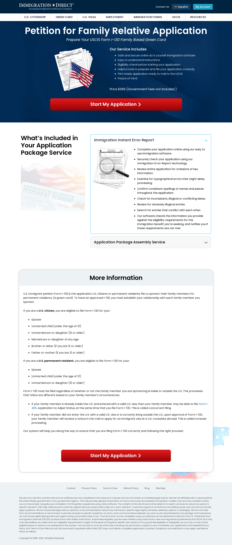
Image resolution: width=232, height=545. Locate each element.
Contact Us (162, 6)
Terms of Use (37, 528)
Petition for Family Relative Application (116, 30)
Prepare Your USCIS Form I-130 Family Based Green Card (116, 39)
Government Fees (141, 89)
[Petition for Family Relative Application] (116, 71)
